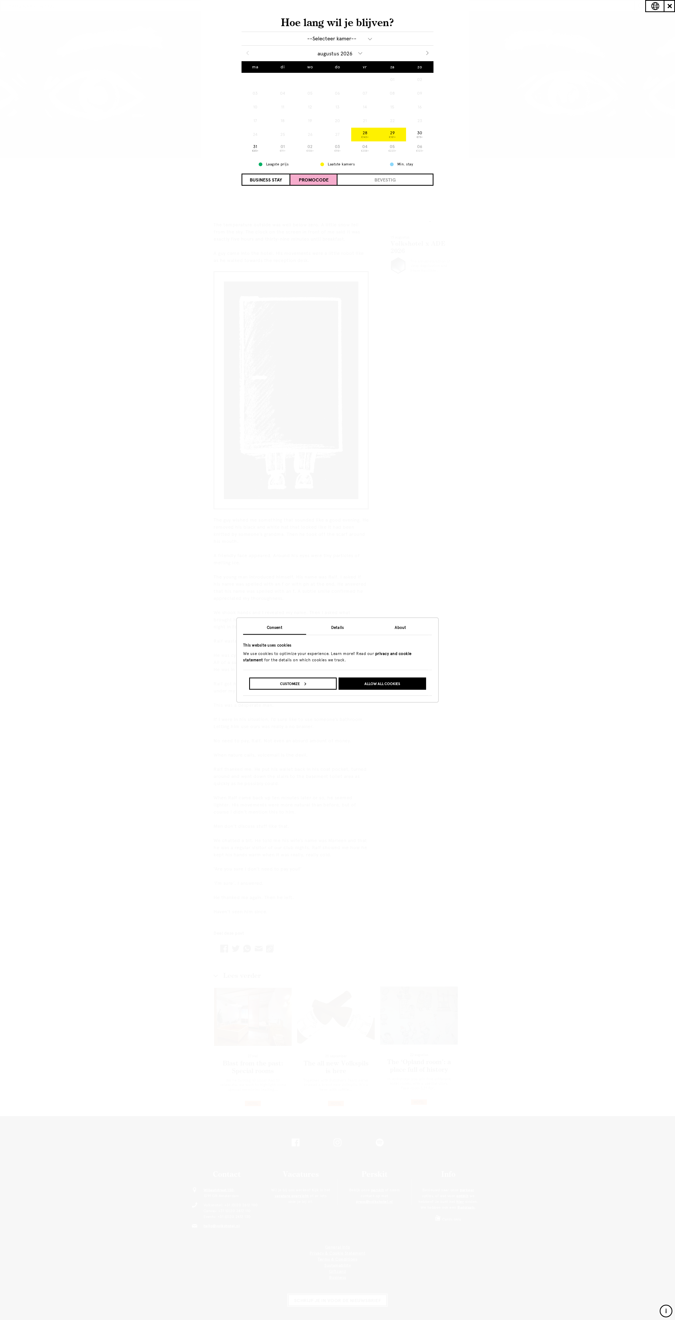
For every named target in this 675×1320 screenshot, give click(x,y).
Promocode (314, 180)
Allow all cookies (382, 683)
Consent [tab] (274, 627)
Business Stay (266, 180)
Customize (290, 683)
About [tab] (400, 627)
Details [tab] (337, 627)
